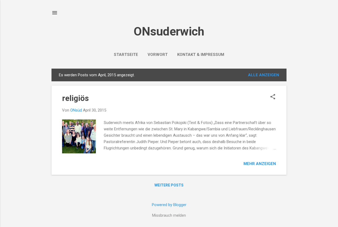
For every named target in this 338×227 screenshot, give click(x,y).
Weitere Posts (169, 185)
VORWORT (158, 54)
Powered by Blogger (169, 204)
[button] (273, 97)
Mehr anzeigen (259, 163)
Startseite (126, 54)
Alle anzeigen (263, 75)
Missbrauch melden (169, 215)
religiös (75, 98)
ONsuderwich (169, 31)
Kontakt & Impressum (200, 54)
